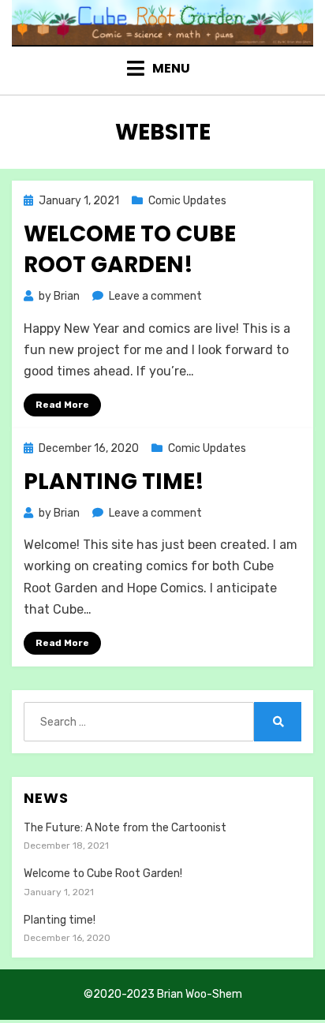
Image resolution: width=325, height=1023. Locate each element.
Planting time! (114, 481)
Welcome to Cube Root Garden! (130, 249)
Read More (62, 404)
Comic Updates (187, 200)
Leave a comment (155, 296)
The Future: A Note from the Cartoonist (125, 827)
